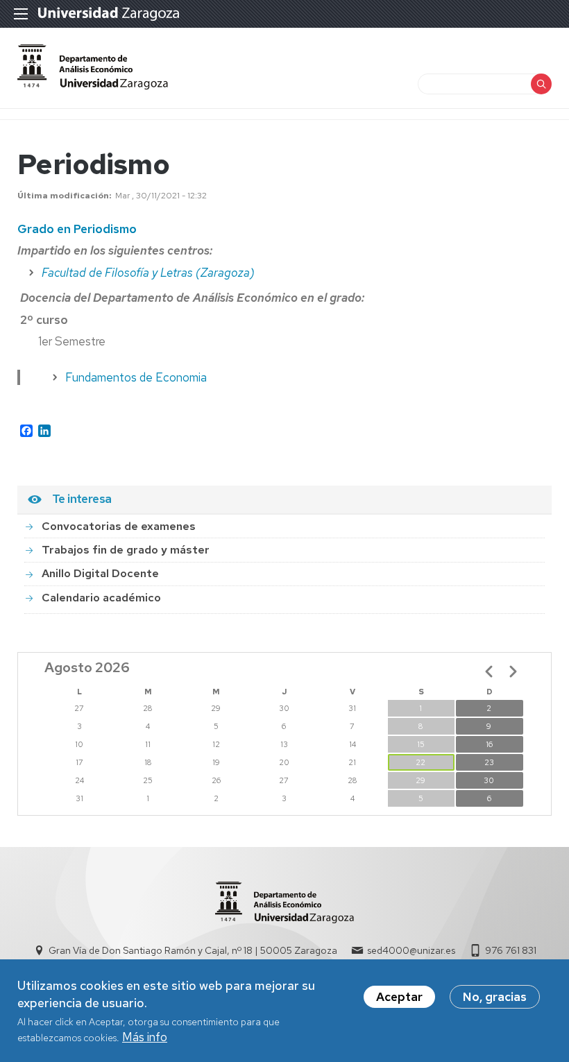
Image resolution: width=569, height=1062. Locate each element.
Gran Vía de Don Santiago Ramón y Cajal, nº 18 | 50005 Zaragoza (193, 950)
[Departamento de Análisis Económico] (92, 85)
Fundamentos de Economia (136, 377)
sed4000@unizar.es (411, 950)
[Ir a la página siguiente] (513, 671)
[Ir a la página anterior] (489, 671)
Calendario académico (101, 597)
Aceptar (399, 996)
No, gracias (495, 996)
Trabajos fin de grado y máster (126, 549)
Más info (144, 1037)
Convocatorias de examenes (119, 526)
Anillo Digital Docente (100, 573)
